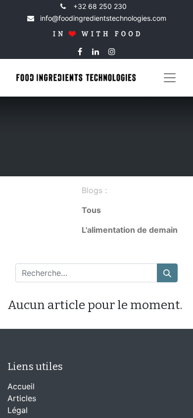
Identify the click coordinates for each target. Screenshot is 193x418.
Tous (91, 210)
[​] (130, 250)
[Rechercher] (167, 272)
